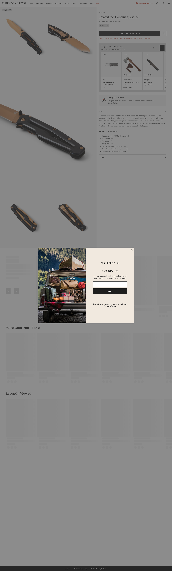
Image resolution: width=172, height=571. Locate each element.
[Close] (131, 250)
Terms (113, 306)
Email (95, 283)
